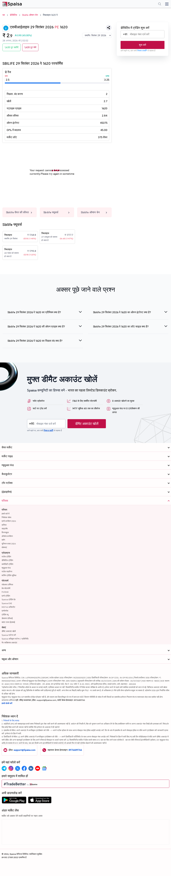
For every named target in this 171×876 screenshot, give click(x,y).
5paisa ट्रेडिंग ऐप (9, 599)
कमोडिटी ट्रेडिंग (7, 564)
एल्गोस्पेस (5, 610)
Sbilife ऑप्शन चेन (30, 14)
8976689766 (75, 749)
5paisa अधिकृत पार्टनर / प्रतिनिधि (15, 638)
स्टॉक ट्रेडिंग (6, 556)
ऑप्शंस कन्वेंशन (7, 536)
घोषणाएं (4, 547)
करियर (4, 525)
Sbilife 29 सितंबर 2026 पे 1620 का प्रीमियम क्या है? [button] (34, 312)
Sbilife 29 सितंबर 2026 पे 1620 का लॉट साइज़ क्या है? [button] (121, 326)
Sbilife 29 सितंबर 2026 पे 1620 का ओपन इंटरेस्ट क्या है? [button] (122, 312)
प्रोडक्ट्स (6, 552)
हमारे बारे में (5, 513)
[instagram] (10, 768)
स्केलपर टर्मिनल (7, 584)
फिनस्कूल (5, 532)
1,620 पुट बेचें (30, 47)
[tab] (43, 314)
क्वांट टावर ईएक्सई (8, 622)
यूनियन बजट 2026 (9, 543)
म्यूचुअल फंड (6, 568)
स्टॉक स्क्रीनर (7, 571)
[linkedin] (30, 768)
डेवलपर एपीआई (7, 618)
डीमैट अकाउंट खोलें (86, 423)
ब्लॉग (3, 540)
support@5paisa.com (24, 749)
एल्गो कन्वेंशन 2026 (9, 521)
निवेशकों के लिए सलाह (11, 720)
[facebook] (24, 768)
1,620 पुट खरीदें (11, 47)
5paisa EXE (7, 603)
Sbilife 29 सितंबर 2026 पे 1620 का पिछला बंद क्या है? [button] (35, 340)
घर (4, 14)
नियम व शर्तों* (142, 50)
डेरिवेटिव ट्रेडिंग (7, 560)
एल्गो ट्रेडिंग (6, 596)
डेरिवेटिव (13, 14)
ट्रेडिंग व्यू (5, 614)
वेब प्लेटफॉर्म (6, 588)
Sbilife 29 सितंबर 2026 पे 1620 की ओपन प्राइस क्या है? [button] (36, 326)
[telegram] (4, 768)
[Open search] (159, 4)
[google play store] (14, 801)
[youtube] (37, 768)
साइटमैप (5, 528)
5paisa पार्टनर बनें (9, 635)
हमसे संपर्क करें (7, 703)
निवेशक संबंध (6, 517)
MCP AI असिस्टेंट (8, 607)
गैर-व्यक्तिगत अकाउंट (9, 642)
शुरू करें (142, 44)
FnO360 (5, 592)
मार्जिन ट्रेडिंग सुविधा (9, 575)
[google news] (44, 768)
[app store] (40, 801)
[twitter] (17, 768)
